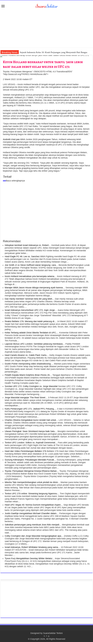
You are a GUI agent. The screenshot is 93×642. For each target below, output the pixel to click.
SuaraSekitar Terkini (53, 633)
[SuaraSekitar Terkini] (46, 6)
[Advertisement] (46, 27)
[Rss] (44, 636)
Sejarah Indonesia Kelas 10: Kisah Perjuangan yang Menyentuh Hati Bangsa (53, 52)
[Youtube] (49, 636)
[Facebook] (46, 636)
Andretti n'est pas (11, 139)
